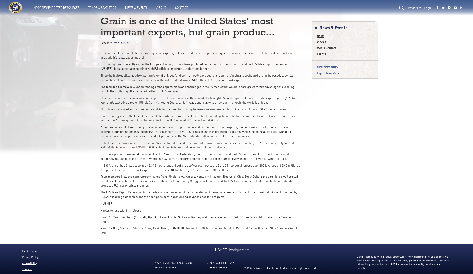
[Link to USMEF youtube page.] (455, 7)
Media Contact (326, 48)
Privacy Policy (30, 257)
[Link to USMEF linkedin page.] (461, 7)
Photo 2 (105, 228)
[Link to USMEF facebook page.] (437, 7)
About (161, 7)
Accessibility (29, 263)
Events (321, 54)
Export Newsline (328, 73)
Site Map (27, 269)
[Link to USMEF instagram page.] (449, 7)
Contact (181, 7)
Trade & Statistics (102, 7)
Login (428, 7)
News (320, 36)
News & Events (136, 7)
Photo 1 (105, 217)
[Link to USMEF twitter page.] (443, 7)
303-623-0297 (218, 267)
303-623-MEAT (219, 263)
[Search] (401, 7)
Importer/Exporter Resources (56, 7)
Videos (321, 42)
